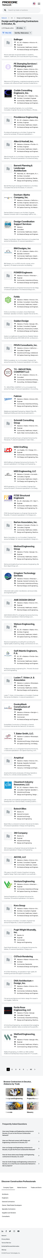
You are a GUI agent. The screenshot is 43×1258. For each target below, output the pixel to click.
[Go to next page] (34, 1069)
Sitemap (4, 1250)
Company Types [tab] (8, 1187)
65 (31, 1069)
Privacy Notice (6, 1239)
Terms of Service (6, 1242)
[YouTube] (18, 1231)
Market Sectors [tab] (22, 1187)
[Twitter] (10, 1231)
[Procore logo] (9, 2)
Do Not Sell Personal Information (10, 1246)
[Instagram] (14, 1231)
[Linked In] (2, 1231)
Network (6, 5)
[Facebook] (6, 1231)
